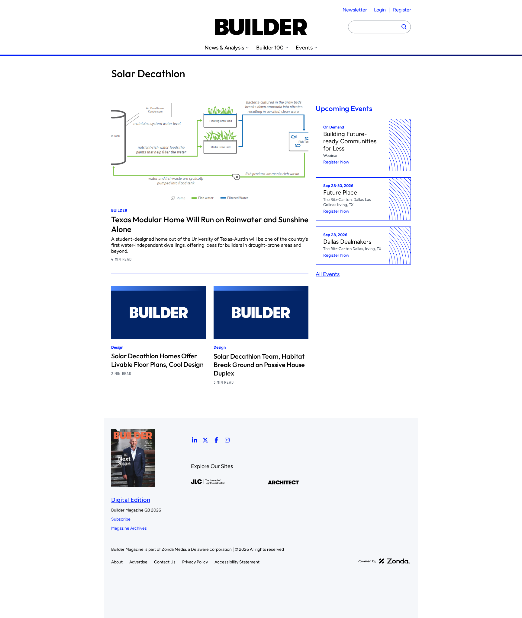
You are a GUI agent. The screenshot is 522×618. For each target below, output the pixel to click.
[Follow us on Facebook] (216, 440)
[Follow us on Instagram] (227, 440)
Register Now (336, 162)
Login (380, 10)
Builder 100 (270, 48)
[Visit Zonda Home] (384, 561)
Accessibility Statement (236, 562)
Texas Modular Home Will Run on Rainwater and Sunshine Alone (209, 224)
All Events (328, 274)
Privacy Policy (195, 562)
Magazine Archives (129, 528)
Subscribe (120, 519)
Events (304, 48)
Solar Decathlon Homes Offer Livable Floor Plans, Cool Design (157, 360)
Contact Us (165, 562)
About (117, 562)
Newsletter (355, 10)
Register (402, 10)
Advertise (138, 562)
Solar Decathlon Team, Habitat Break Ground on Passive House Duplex (259, 364)
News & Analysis (224, 48)
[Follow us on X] (205, 440)
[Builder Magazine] (261, 27)
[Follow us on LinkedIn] (194, 440)
